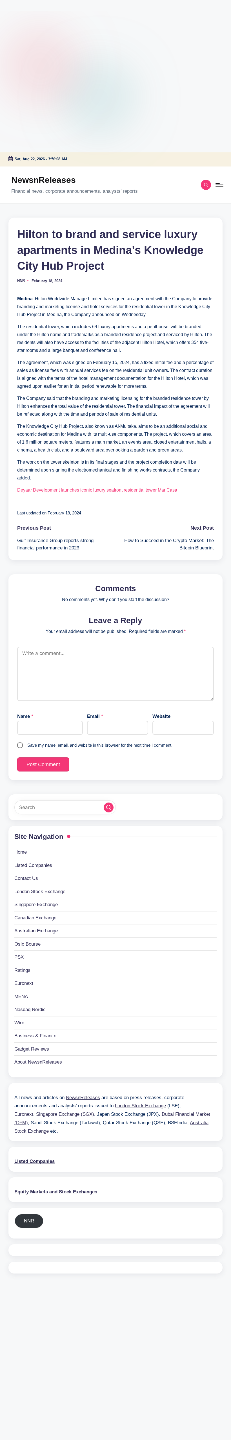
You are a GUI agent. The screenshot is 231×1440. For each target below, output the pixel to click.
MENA (21, 996)
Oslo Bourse (27, 944)
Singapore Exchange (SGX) (65, 1114)
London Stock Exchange (39, 891)
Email (95, 716)
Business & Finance (35, 1035)
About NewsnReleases (38, 1062)
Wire (19, 1022)
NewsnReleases (43, 180)
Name (25, 716)
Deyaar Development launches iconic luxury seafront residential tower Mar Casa (97, 490)
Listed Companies (33, 865)
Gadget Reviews (31, 1049)
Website (161, 716)
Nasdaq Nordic (30, 1009)
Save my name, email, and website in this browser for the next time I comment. (99, 745)
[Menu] (219, 185)
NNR (29, 1221)
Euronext (23, 983)
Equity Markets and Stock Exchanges (55, 1191)
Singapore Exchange (36, 904)
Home (20, 852)
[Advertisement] (35, 35)
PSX (19, 957)
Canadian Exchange (35, 917)
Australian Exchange (36, 930)
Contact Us (26, 878)
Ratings (22, 970)
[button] (109, 807)
